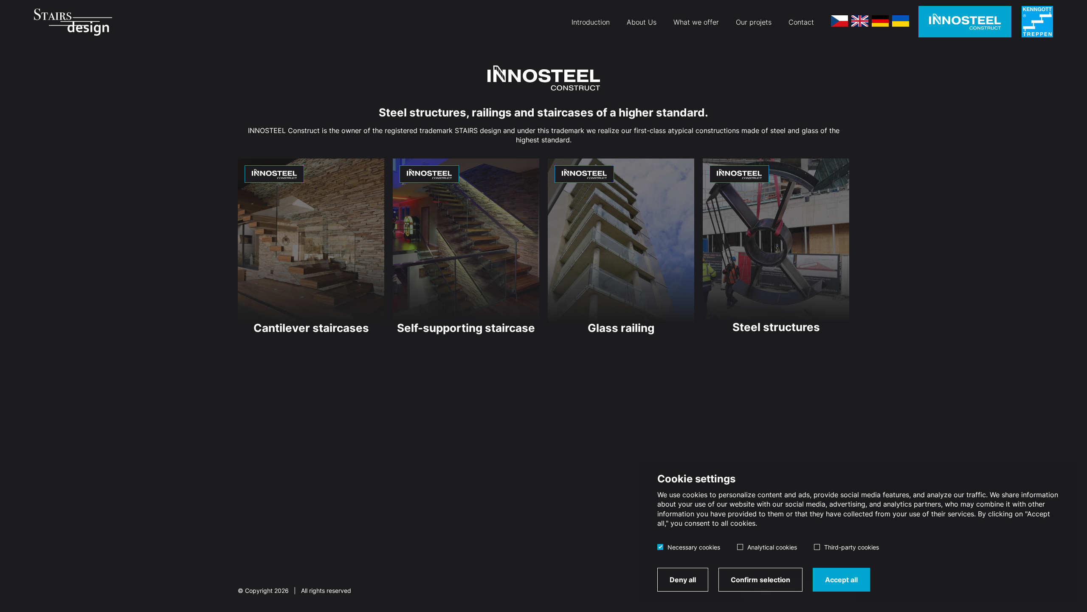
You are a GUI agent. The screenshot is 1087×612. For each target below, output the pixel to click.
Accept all (841, 579)
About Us (641, 22)
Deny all (683, 579)
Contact (801, 22)
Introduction (591, 22)
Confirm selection (760, 579)
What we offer (696, 22)
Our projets (754, 22)
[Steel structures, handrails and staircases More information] (964, 21)
